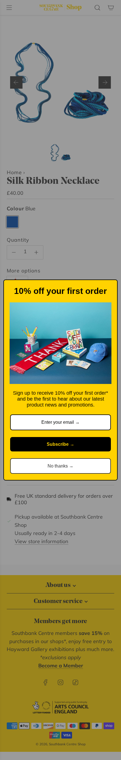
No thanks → (60, 466)
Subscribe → (60, 444)
